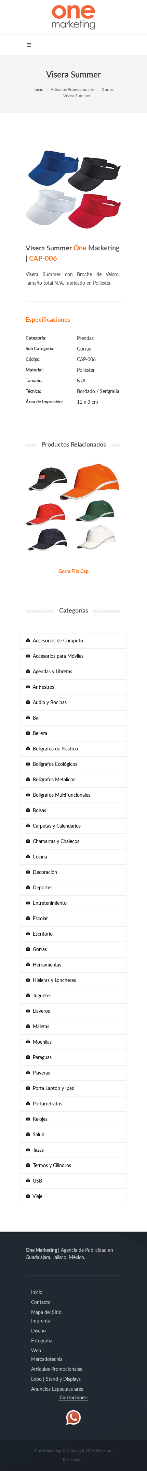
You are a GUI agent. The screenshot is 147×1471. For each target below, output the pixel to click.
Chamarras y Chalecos (54, 841)
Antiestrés (42, 687)
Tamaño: (34, 381)
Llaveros (40, 1011)
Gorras (107, 89)
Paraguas (41, 1057)
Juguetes (40, 996)
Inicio (38, 89)
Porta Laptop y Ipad (52, 1088)
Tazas (37, 1150)
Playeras (40, 1073)
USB (36, 1181)
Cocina (38, 857)
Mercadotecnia (47, 1359)
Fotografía (41, 1341)
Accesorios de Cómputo (56, 641)
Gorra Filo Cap (73, 571)
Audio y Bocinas (48, 702)
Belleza (38, 733)
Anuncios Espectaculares (57, 1389)
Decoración (43, 872)
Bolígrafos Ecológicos (53, 764)
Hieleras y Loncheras (53, 980)
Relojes (39, 1119)
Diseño (38, 1331)
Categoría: (36, 338)
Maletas (39, 1026)
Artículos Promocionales (72, 89)
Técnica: (33, 391)
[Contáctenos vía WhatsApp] (73, 1417)
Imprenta (40, 1321)
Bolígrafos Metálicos (52, 780)
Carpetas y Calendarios (55, 826)
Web (36, 1351)
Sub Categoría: (40, 349)
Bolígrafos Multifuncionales (60, 795)
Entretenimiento (48, 903)
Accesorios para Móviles (56, 656)
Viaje (36, 1196)
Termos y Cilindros (50, 1165)
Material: (34, 370)
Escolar (39, 918)
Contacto (41, 1302)
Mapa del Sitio (46, 1312)
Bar (35, 718)
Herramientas (45, 965)
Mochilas (41, 1042)
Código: (33, 359)
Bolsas (38, 810)
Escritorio (41, 934)
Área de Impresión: (44, 402)
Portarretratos (46, 1104)
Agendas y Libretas (51, 671)
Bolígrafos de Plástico (54, 749)
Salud (37, 1134)
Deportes (41, 888)
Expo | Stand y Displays (56, 1379)
